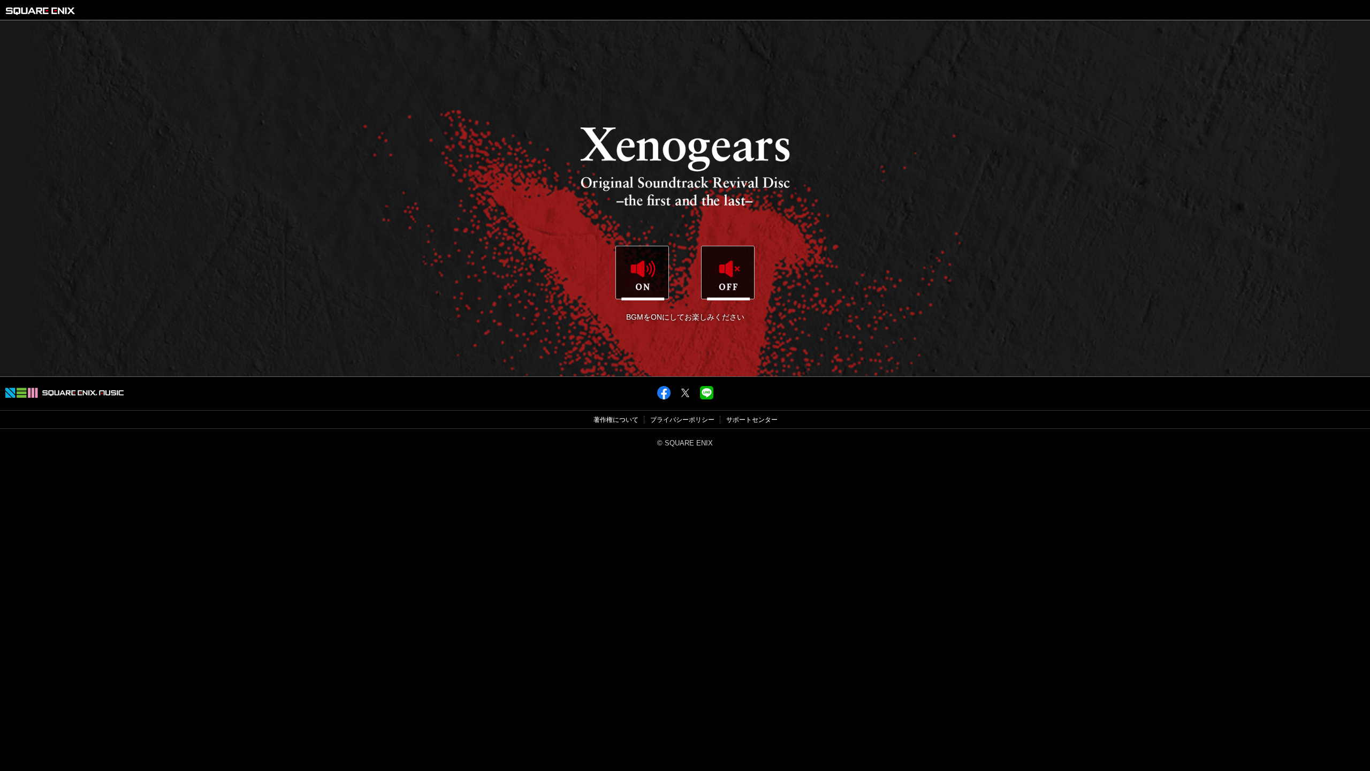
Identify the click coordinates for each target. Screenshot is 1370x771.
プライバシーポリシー (682, 420)
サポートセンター (752, 420)
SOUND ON (642, 273)
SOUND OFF (728, 273)
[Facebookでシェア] (664, 397)
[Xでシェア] (685, 397)
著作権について (615, 420)
